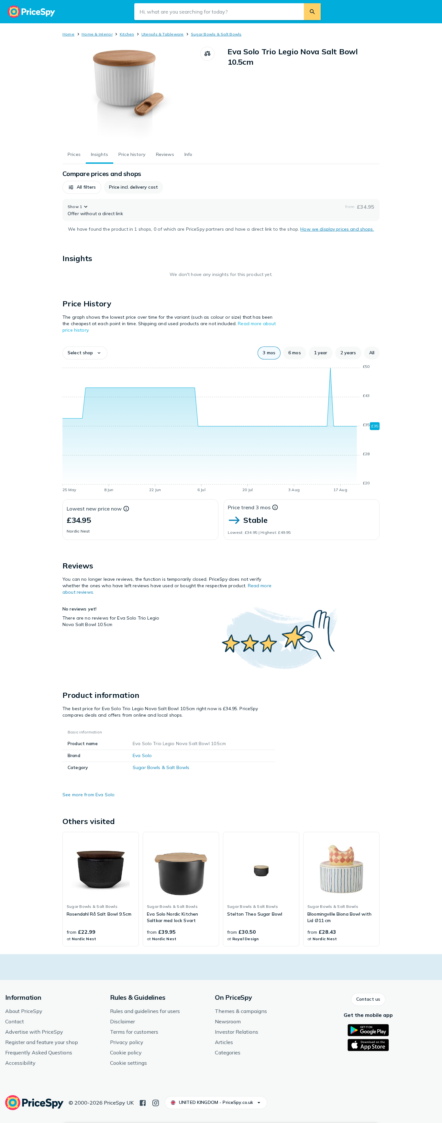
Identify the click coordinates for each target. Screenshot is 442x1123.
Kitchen (127, 34)
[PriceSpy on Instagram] (156, 1102)
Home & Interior (97, 34)
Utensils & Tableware (162, 34)
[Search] (312, 11)
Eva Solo (142, 755)
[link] (100, 889)
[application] (221, 429)
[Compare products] (207, 54)
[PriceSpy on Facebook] (143, 1102)
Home (68, 34)
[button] (81, 187)
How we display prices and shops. (337, 229)
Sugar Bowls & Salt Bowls (216, 34)
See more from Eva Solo (88, 795)
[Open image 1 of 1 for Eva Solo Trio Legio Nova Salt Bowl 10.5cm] (131, 95)
